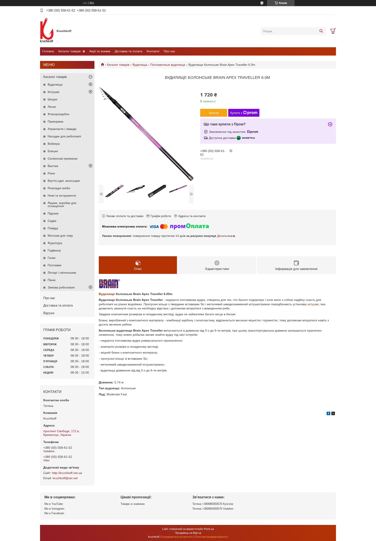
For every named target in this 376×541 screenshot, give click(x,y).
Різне (51, 173)
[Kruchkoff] (47, 31)
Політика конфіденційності (211, 536)
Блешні (53, 151)
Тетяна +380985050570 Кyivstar (212, 504)
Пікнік (51, 280)
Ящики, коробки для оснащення (62, 204)
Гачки (51, 258)
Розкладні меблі (59, 188)
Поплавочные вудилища (167, 64)
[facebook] (328, 414)
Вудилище (107, 294)
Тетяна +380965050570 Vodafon (212, 508)
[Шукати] (321, 31)
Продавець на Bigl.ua (188, 532)
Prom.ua (209, 529)
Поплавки (54, 265)
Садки (52, 220)
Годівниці (54, 250)
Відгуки (48, 313)
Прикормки (55, 121)
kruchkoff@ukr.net (65, 478)
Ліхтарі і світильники (62, 272)
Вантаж (53, 166)
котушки (313, 304)
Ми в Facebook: (54, 513)
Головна (48, 51)
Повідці (53, 228)
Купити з (236, 113)
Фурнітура (55, 243)
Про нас (169, 51)
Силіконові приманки (62, 158)
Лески (52, 106)
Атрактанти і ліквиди (62, 129)
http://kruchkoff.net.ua (67, 473)
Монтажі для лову (60, 235)
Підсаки (53, 213)
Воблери (54, 143)
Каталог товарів (69, 51)
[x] (333, 414)
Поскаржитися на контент (177, 536)
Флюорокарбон (58, 114)
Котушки (53, 92)
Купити (214, 113)
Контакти (153, 51)
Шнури (52, 99)
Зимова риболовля (61, 287)
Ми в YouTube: (54, 504)
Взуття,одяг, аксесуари (64, 180)
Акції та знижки (99, 51)
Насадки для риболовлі (64, 136)
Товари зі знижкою (133, 504)
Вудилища (140, 64)
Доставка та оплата (128, 51)
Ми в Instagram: (54, 508)
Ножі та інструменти (62, 195)
